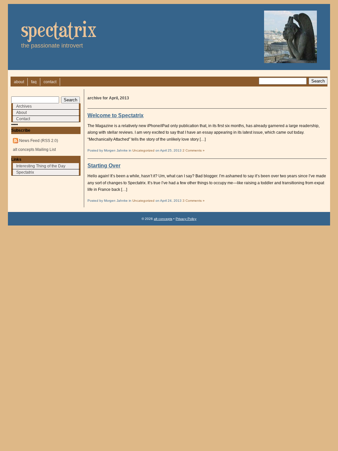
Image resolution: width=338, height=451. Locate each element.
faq (34, 82)
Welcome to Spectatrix (115, 115)
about (19, 82)
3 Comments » (194, 200)
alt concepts (163, 219)
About (21, 112)
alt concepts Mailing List (34, 149)
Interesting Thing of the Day (40, 166)
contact (50, 82)
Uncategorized (143, 150)
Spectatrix (25, 172)
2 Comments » (194, 150)
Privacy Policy (186, 219)
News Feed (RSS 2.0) (38, 140)
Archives (24, 106)
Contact (23, 119)
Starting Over (103, 165)
